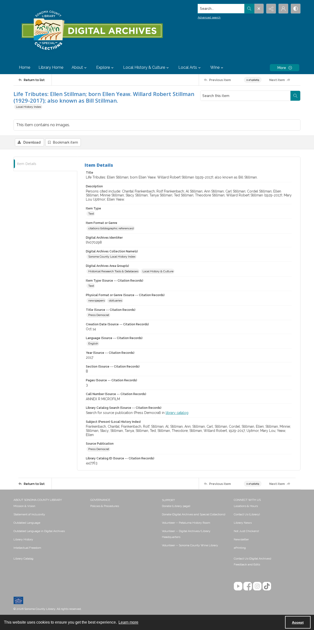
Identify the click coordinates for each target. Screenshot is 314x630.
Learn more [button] (128, 622)
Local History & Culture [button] (144, 67)
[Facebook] (247, 586)
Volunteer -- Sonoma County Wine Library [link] (190, 545)
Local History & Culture (158, 271)
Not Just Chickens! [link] (246, 531)
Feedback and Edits (247, 564)
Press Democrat (98, 315)
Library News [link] (243, 522)
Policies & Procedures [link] (104, 506)
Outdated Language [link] (26, 522)
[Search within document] (295, 96)
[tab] (45, 164)
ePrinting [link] (240, 547)
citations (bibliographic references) (111, 228)
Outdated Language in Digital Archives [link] (39, 531)
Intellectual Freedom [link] (27, 547)
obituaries (115, 300)
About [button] (77, 67)
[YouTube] (238, 586)
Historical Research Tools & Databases (113, 271)
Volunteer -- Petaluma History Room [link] (186, 522)
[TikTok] (266, 586)
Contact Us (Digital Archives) (252, 558)
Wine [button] (215, 67)
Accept (298, 622)
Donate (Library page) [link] (176, 506)
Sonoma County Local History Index (111, 256)
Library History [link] (23, 539)
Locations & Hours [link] (246, 506)
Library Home (51, 67)
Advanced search (209, 17)
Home (24, 67)
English (93, 343)
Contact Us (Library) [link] (247, 514)
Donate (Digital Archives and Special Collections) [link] (193, 514)
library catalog (177, 413)
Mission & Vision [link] (24, 506)
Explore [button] (103, 67)
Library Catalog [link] (23, 558)
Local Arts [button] (187, 67)
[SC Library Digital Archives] (91, 30)
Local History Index (28, 107)
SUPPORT (168, 500)
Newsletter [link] (241, 539)
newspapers (96, 300)
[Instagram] (257, 586)
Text (91, 213)
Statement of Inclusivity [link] (29, 514)
